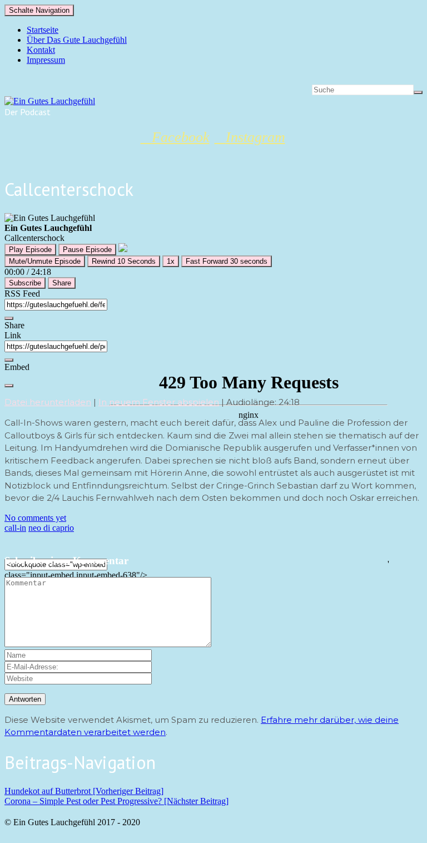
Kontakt (41, 50)
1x (171, 261)
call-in (15, 528)
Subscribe (25, 283)
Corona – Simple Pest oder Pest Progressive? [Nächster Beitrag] (116, 801)
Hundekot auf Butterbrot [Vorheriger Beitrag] (83, 791)
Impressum (46, 60)
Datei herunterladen (47, 402)
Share (61, 283)
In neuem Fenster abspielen (158, 402)
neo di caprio (51, 528)
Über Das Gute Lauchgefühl (77, 40)
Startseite (42, 29)
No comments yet (35, 517)
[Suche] (418, 92)
